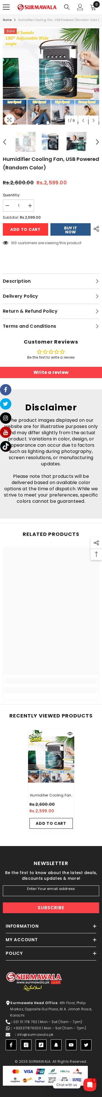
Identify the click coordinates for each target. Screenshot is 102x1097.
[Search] (66, 7)
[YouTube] (71, 1045)
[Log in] (80, 7)
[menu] (6, 7)
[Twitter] (86, 1045)
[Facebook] (11, 1045)
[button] (83, 120)
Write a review (51, 372)
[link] (51, 681)
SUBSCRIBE (51, 907)
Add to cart (25, 229)
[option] (51, 76)
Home (7, 20)
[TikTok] (41, 1045)
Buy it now (70, 230)
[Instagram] (26, 1045)
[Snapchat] (56, 1045)
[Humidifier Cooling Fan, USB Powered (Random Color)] (51, 759)
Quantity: (11, 195)
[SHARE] (95, 229)
